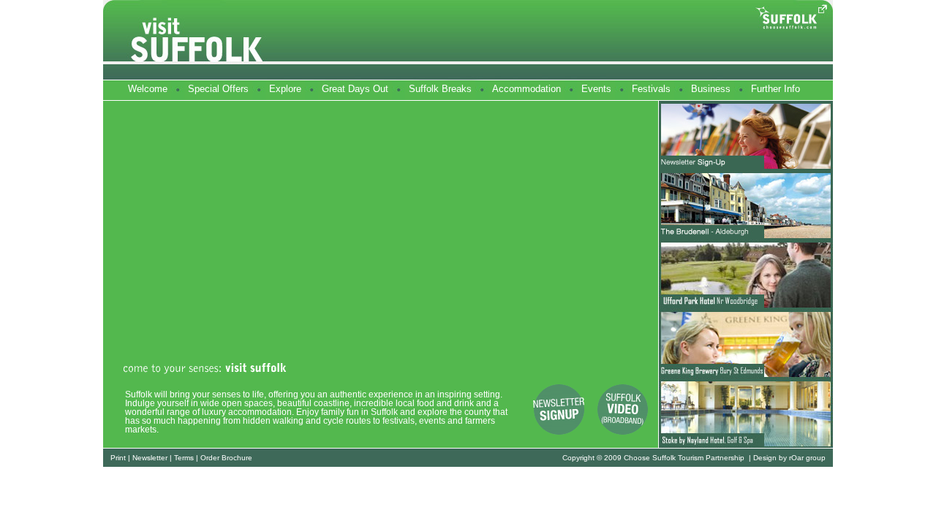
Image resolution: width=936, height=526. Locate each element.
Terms (184, 458)
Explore (285, 88)
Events (596, 88)
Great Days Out (355, 88)
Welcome (147, 88)
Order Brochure (226, 458)
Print (118, 458)
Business (711, 88)
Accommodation (526, 88)
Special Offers (218, 88)
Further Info (775, 88)
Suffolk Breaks (440, 88)
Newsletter (149, 458)
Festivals (651, 88)
